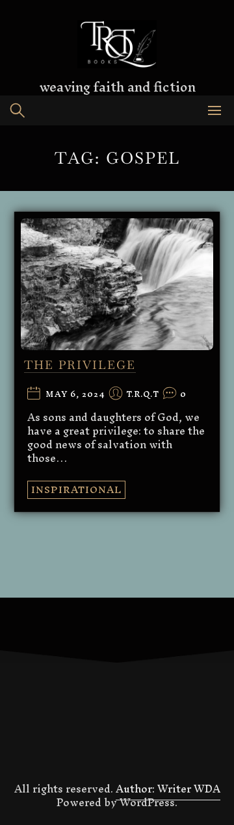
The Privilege (80, 364)
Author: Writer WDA (168, 788)
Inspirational (76, 490)
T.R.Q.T (143, 394)
